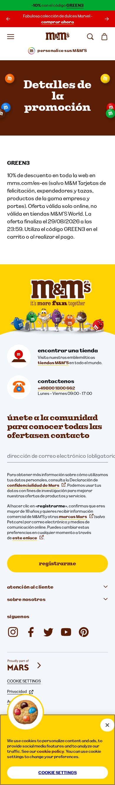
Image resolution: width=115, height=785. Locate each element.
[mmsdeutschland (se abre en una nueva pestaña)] (30, 632)
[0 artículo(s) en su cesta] (104, 37)
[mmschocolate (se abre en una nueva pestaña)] (13, 632)
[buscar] (90, 37)
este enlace (24, 537)
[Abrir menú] (11, 37)
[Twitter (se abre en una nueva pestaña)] (48, 632)
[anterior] (8, 19)
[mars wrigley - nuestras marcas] (24, 665)
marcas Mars (73, 516)
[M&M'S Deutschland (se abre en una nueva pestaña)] (66, 632)
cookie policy (50, 751)
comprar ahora (57, 21)
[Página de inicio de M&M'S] (57, 36)
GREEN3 (75, 5)
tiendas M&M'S (53, 362)
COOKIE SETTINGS (24, 681)
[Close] (107, 725)
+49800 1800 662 (56, 388)
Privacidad (17, 691)
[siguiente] (107, 19)
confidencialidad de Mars (33, 485)
